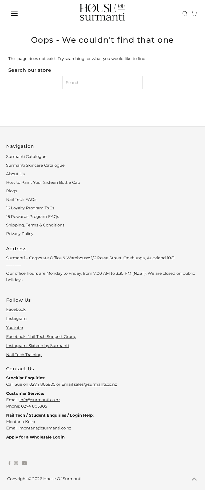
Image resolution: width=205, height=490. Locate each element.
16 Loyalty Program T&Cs (30, 207)
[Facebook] (9, 463)
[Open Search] (185, 13)
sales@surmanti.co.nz (95, 384)
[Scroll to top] (194, 479)
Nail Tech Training (24, 354)
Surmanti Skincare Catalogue (35, 165)
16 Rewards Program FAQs (32, 216)
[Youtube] (24, 463)
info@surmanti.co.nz (39, 399)
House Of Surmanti (62, 478)
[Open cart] (194, 13)
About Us (15, 173)
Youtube (14, 327)
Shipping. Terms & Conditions (35, 225)
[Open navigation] (30, 13)
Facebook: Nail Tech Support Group (41, 336)
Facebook (16, 309)
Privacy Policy (19, 233)
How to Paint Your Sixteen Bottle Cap (43, 182)
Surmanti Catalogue (26, 156)
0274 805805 (42, 384)
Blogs (11, 190)
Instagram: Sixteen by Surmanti (37, 345)
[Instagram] (16, 463)
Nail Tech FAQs (21, 199)
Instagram (16, 318)
